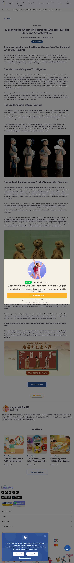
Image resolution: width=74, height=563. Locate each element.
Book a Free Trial (37, 296)
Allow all (32, 554)
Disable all (19, 554)
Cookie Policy (32, 549)
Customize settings (25, 558)
